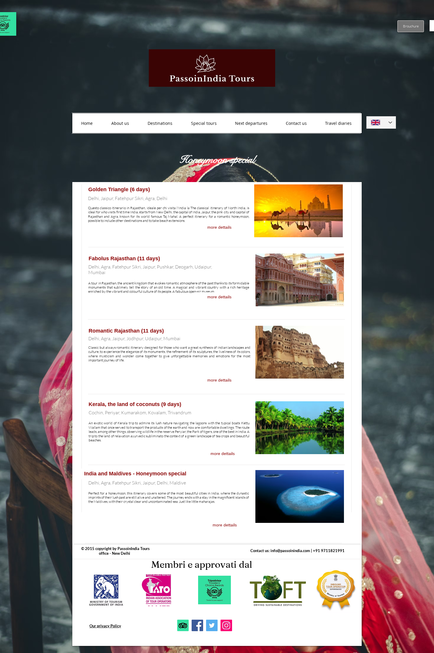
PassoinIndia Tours (134, 548)
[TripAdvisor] (183, 625)
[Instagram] (226, 625)
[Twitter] (212, 625)
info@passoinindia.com (290, 550)
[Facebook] (197, 625)
